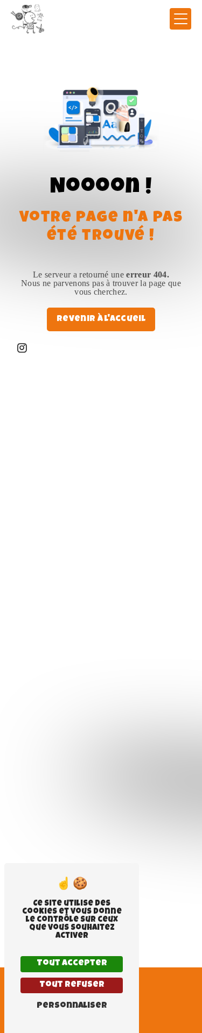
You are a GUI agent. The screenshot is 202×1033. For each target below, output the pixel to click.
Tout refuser (72, 985)
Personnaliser (72, 1006)
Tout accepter (72, 963)
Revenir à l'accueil (101, 319)
